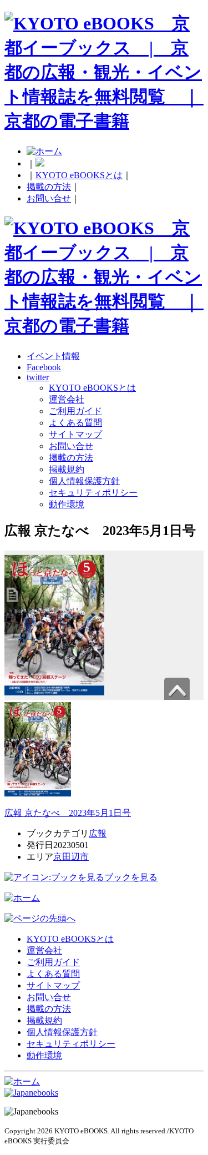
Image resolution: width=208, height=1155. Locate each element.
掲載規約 (66, 469)
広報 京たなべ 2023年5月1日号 (67, 813)
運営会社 (66, 399)
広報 (97, 833)
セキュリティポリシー (93, 492)
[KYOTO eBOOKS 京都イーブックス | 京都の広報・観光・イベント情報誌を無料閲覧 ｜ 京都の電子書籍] (104, 121)
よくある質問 (75, 422)
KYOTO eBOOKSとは (79, 175)
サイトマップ (75, 434)
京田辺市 (71, 856)
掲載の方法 (49, 186)
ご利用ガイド (75, 411)
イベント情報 (53, 356)
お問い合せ (49, 198)
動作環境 (66, 504)
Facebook (44, 367)
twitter (38, 377)
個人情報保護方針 (84, 481)
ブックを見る (131, 877)
